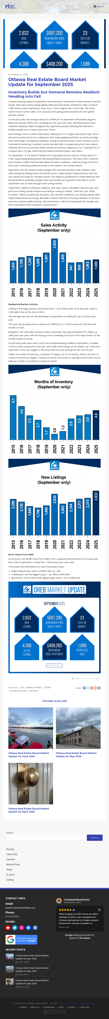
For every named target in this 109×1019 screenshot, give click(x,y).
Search (9, 832)
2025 (22, 688)
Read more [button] (64, 927)
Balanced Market (34, 688)
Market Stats (83, 678)
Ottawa (47, 688)
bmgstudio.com (67, 1003)
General (10, 859)
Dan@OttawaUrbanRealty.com (20, 907)
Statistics (33, 691)
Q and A (10, 874)
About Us (35, 1007)
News (97, 678)
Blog (61, 1007)
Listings (23, 1007)
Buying (10, 849)
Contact (72, 1007)
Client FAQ (11, 854)
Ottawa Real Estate (18, 691)
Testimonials (49, 1007)
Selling (9, 879)
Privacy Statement (86, 1003)
